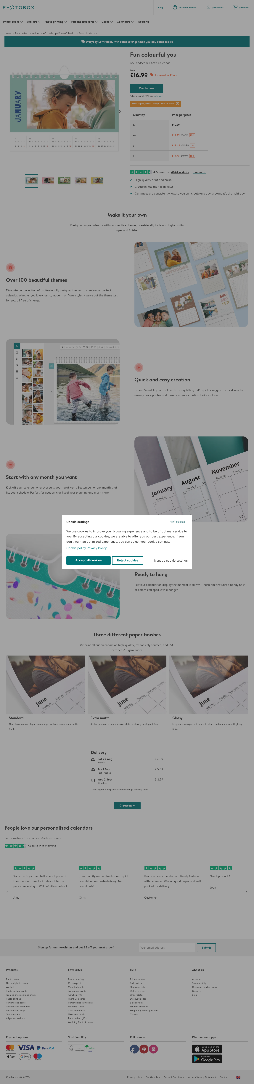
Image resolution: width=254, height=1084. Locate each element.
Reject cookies (127, 560)
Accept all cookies (88, 560)
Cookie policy (76, 548)
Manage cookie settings (171, 560)
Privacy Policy (97, 548)
